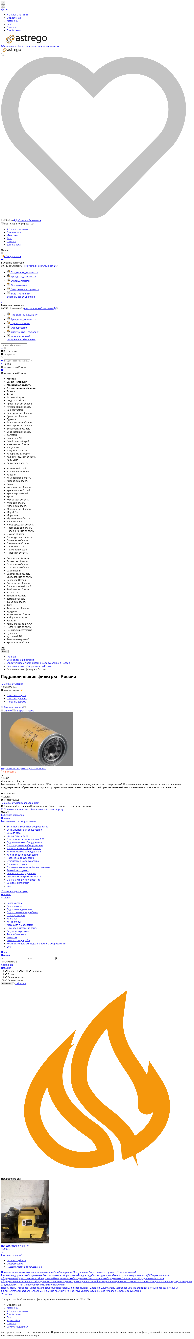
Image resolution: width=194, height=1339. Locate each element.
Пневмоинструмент (18, 864)
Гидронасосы (14, 906)
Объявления (14, 17)
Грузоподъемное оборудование (25, 845)
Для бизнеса (14, 30)
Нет (7, 9)
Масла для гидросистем (20, 924)
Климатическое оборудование (24, 851)
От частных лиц (16, 977)
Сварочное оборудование (21, 873)
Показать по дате (16, 695)
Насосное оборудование (20, 857)
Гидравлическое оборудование (24, 842)
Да (3, 9)
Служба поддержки (17, 1326)
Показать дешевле (17, 698)
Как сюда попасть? (11, 1255)
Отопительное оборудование (23, 861)
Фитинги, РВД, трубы (18, 940)
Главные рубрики (16, 1260)
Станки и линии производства (23, 879)
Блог (9, 24)
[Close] (3, 6)
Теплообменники (16, 934)
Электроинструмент (18, 882)
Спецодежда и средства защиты (24, 876)
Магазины (12, 20)
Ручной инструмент (18, 870)
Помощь (11, 27)
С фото (11, 974)
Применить (7, 984)
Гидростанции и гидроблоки (22, 912)
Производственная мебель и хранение (28, 867)
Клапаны (12, 918)
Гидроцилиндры (16, 915)
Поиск (4, 651)
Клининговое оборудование (22, 854)
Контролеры (14, 921)
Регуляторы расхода (18, 931)
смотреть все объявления (21, 296)
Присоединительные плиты (22, 928)
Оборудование (15, 1263)
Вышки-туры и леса (17, 836)
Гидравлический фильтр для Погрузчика (23, 768)
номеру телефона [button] (137, 1332)
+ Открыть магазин (17, 14)
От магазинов (15, 980)
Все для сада (14, 832)
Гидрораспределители (19, 909)
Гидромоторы (14, 903)
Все (9, 886)
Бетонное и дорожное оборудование (27, 826)
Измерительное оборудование (24, 848)
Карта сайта (13, 1320)
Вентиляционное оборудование (24, 829)
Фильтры (12, 937)
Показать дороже (16, 701)
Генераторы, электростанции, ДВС (25, 839)
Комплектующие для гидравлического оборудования (36, 943)
